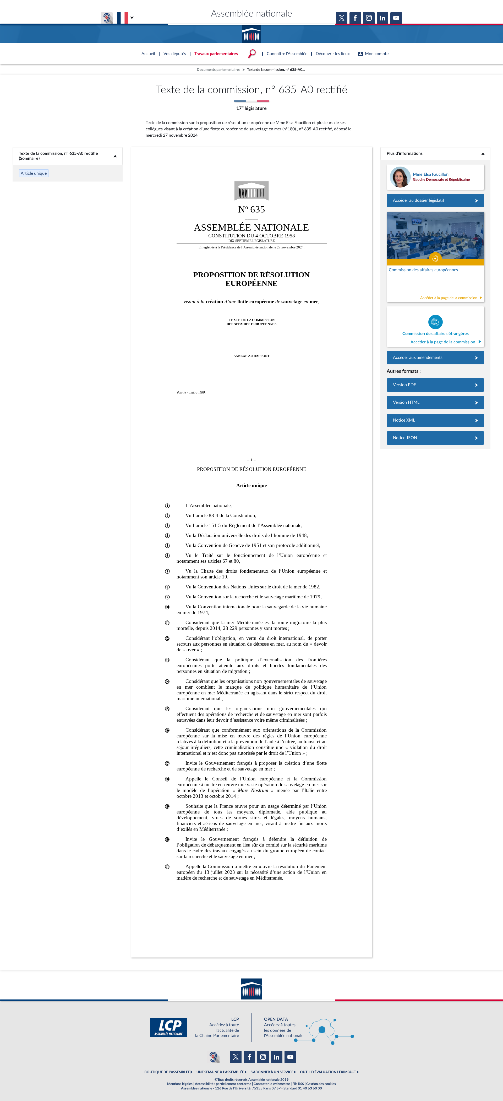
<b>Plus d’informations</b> (435, 153)
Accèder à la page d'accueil (251, 32)
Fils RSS (298, 1084)
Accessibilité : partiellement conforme (223, 1084)
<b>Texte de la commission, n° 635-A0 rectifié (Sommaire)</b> (68, 156)
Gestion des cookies (321, 1084)
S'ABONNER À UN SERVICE (272, 1072)
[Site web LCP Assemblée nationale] (198, 1027)
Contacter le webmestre (272, 1084)
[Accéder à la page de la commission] (435, 257)
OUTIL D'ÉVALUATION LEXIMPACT (328, 1072)
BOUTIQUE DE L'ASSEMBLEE (167, 1072)
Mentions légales (180, 1084)
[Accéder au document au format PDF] (435, 385)
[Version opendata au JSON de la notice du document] (435, 438)
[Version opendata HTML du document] (435, 402)
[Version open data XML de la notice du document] (435, 420)
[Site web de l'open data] (304, 1027)
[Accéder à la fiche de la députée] (435, 177)
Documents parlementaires (218, 70)
